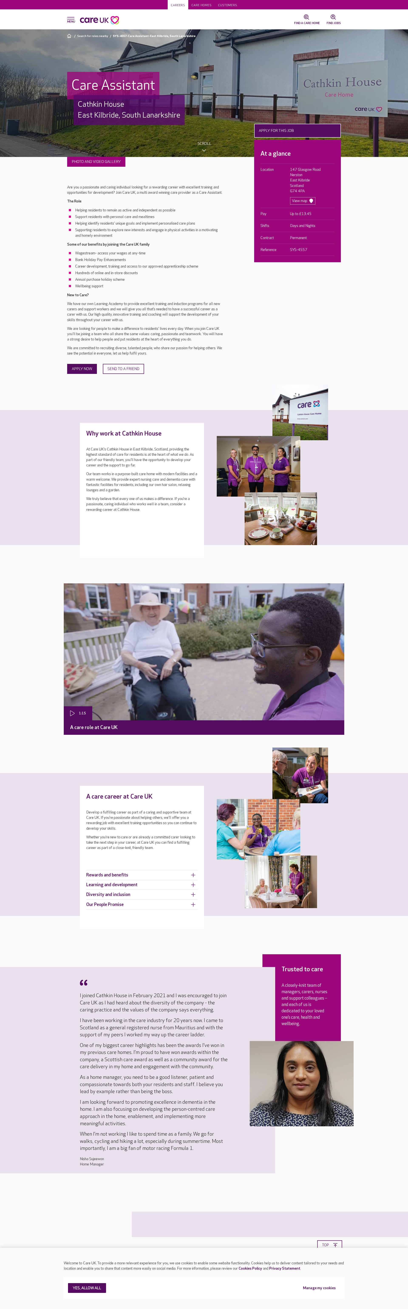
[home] (69, 36)
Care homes (201, 5)
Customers (227, 5)
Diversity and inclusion (108, 894)
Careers (178, 5)
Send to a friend (123, 369)
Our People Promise (105, 904)
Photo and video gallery (96, 162)
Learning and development (111, 884)
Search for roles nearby (92, 36)
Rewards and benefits (107, 875)
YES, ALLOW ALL (87, 1288)
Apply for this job (276, 130)
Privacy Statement (284, 1268)
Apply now (82, 369)
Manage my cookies (319, 1288)
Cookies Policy (250, 1268)
